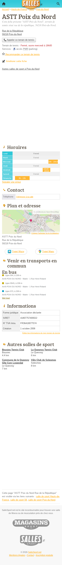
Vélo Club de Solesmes (43, 360)
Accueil (4, 4)
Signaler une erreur (11, 182)
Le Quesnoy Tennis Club (44, 349)
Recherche (58, 4)
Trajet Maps (48, 251)
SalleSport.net (34, 552)
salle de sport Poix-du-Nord (41, 500)
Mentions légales (17, 555)
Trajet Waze (18, 251)
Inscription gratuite (44, 555)
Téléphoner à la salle (24, 197)
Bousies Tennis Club (13, 349)
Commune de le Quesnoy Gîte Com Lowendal (15, 361)
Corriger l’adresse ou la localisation (45, 233)
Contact (30, 555)
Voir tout (6, 298)
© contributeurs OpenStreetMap (46, 212)
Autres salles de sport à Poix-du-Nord (20, 69)
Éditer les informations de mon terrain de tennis (41, 333)
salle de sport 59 (18, 500)
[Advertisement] (31, 107)
